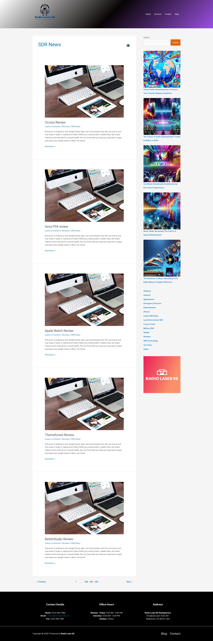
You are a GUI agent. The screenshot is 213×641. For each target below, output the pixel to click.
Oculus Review (55, 122)
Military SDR (148, 328)
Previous (41, 582)
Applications (148, 299)
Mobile (146, 332)
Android (146, 295)
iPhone (146, 312)
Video (146, 349)
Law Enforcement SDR (153, 320)
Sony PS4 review (56, 226)
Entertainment (149, 307)
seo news (147, 345)
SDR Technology (150, 341)
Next (130, 582)
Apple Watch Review (59, 331)
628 (86, 582)
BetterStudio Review (59, 539)
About (148, 14)
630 (96, 582)
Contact (168, 14)
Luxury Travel (149, 324)
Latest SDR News (150, 316)
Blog (177, 14)
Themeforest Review (59, 435)
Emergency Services (152, 303)
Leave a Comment (53, 126)
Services (157, 14)
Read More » (50, 146)
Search (146, 37)
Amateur (147, 291)
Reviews (66, 126)
